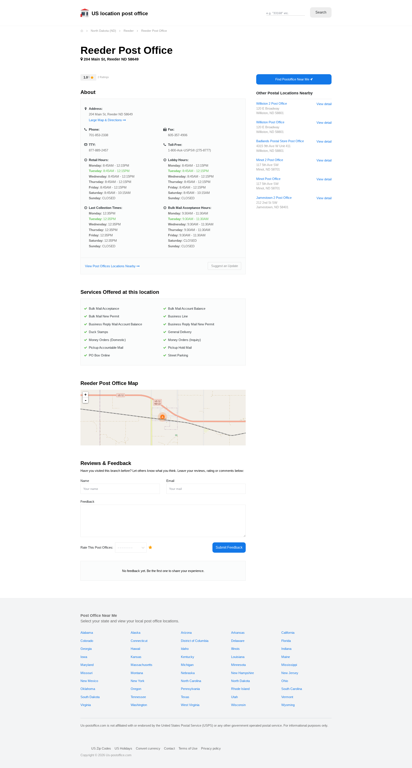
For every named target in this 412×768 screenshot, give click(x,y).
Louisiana (237, 657)
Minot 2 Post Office (269, 160)
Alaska (135, 632)
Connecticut (139, 641)
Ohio (284, 681)
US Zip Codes (101, 748)
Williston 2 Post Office (271, 103)
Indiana (286, 648)
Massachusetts (141, 665)
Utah (234, 697)
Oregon (136, 689)
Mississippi (289, 665)
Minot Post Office (268, 179)
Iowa (83, 657)
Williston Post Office (270, 122)
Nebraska (188, 673)
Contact (169, 748)
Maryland (87, 665)
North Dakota (240, 681)
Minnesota (238, 665)
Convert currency (148, 748)
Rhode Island (240, 689)
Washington (139, 705)
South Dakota (90, 697)
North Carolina (191, 681)
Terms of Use (188, 748)
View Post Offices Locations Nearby (110, 266)
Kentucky (187, 657)
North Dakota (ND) (103, 30)
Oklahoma (87, 689)
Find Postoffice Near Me (292, 79)
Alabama (86, 632)
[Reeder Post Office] (162, 417)
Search (320, 12)
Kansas (136, 657)
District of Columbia (194, 641)
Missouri (86, 673)
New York (137, 681)
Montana (137, 673)
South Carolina (291, 689)
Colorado (86, 641)
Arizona (186, 632)
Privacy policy (211, 748)
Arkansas (238, 632)
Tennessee (138, 697)
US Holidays (123, 748)
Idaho (185, 648)
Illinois (235, 648)
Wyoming (288, 705)
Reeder (129, 30)
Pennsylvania (190, 689)
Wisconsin (238, 705)
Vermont (287, 697)
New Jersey (289, 673)
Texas (185, 697)
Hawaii (135, 648)
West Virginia (190, 705)
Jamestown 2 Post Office (274, 197)
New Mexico (89, 681)
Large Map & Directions (106, 120)
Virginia (85, 705)
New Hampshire (242, 673)
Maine (285, 657)
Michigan (187, 665)
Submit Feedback (229, 547)
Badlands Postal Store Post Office (280, 141)
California (287, 632)
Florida (286, 641)
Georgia (86, 648)
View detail (324, 104)
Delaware (237, 641)
